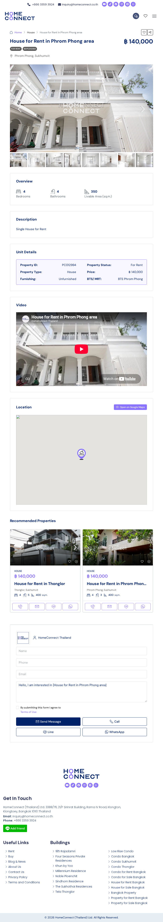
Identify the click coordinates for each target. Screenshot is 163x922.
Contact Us (16, 872)
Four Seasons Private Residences (70, 858)
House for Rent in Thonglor (39, 583)
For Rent (15, 48)
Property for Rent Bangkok (129, 898)
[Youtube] (104, 4)
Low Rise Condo (122, 851)
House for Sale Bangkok (128, 887)
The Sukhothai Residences (73, 887)
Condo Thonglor (122, 867)
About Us (14, 867)
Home (18, 32)
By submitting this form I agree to (40, 710)
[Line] (127, 4)
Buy (11, 856)
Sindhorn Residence (69, 881)
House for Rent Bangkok (128, 882)
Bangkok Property (123, 893)
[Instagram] (121, 4)
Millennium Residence (70, 871)
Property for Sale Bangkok (129, 903)
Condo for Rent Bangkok (128, 872)
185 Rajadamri (65, 851)
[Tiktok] (110, 4)
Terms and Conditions (24, 882)
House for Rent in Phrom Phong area (121, 583)
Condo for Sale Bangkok (128, 877)
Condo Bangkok (122, 856)
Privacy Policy (17, 877)
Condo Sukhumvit (123, 862)
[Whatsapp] (133, 4)
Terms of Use (28, 712)
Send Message (50, 722)
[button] (81, 454)
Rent (11, 851)
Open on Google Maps (132, 407)
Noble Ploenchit (66, 876)
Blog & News (17, 862)
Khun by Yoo (64, 866)
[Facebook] (116, 4)
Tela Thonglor (65, 892)
